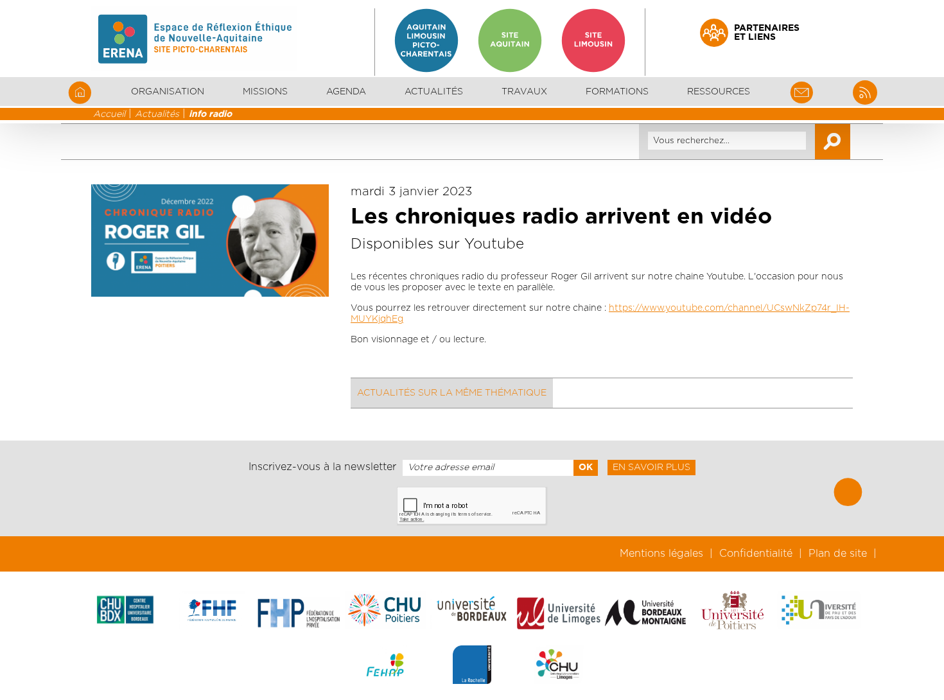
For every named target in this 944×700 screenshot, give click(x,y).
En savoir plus (651, 467)
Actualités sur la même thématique (451, 393)
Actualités (434, 91)
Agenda (346, 91)
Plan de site (838, 553)
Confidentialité (755, 553)
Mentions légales (661, 553)
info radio (210, 114)
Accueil (109, 114)
